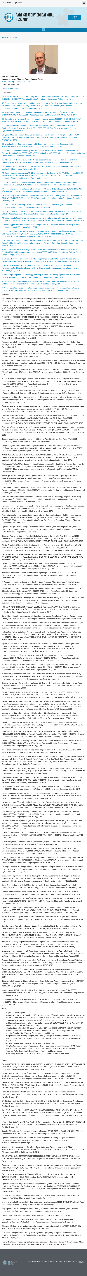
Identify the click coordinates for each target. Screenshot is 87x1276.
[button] (84, 3)
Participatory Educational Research (35, 17)
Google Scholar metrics (11, 88)
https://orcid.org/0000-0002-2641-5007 (17, 82)
